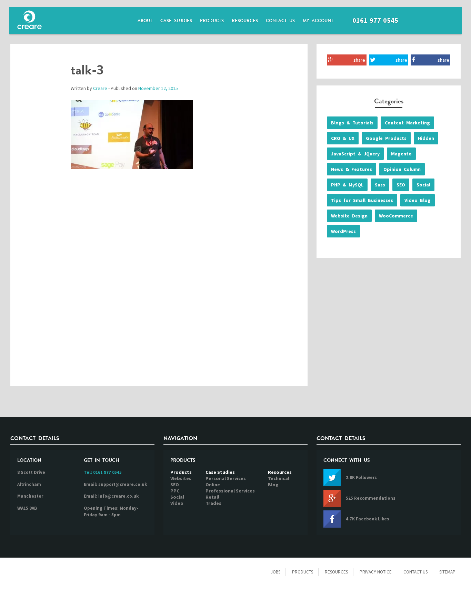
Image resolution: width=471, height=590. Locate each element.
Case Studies (176, 20)
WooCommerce (396, 216)
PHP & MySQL (347, 185)
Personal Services (226, 478)
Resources (245, 20)
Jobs (275, 572)
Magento (401, 154)
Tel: (103, 472)
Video (176, 503)
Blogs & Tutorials (352, 123)
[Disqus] (159, 285)
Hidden (426, 138)
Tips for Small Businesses (362, 200)
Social (423, 185)
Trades (213, 503)
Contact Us (280, 20)
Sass (380, 185)
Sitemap (447, 572)
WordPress (343, 231)
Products (212, 20)
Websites (180, 478)
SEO (401, 185)
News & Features (351, 169)
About (145, 20)
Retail (212, 497)
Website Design (349, 216)
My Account (318, 20)
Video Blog (417, 200)
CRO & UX (342, 138)
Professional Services (230, 491)
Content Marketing (407, 123)
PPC (174, 491)
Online (213, 484)
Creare (100, 88)
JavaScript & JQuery (355, 154)
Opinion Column (402, 169)
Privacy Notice (376, 572)
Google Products (386, 138)
